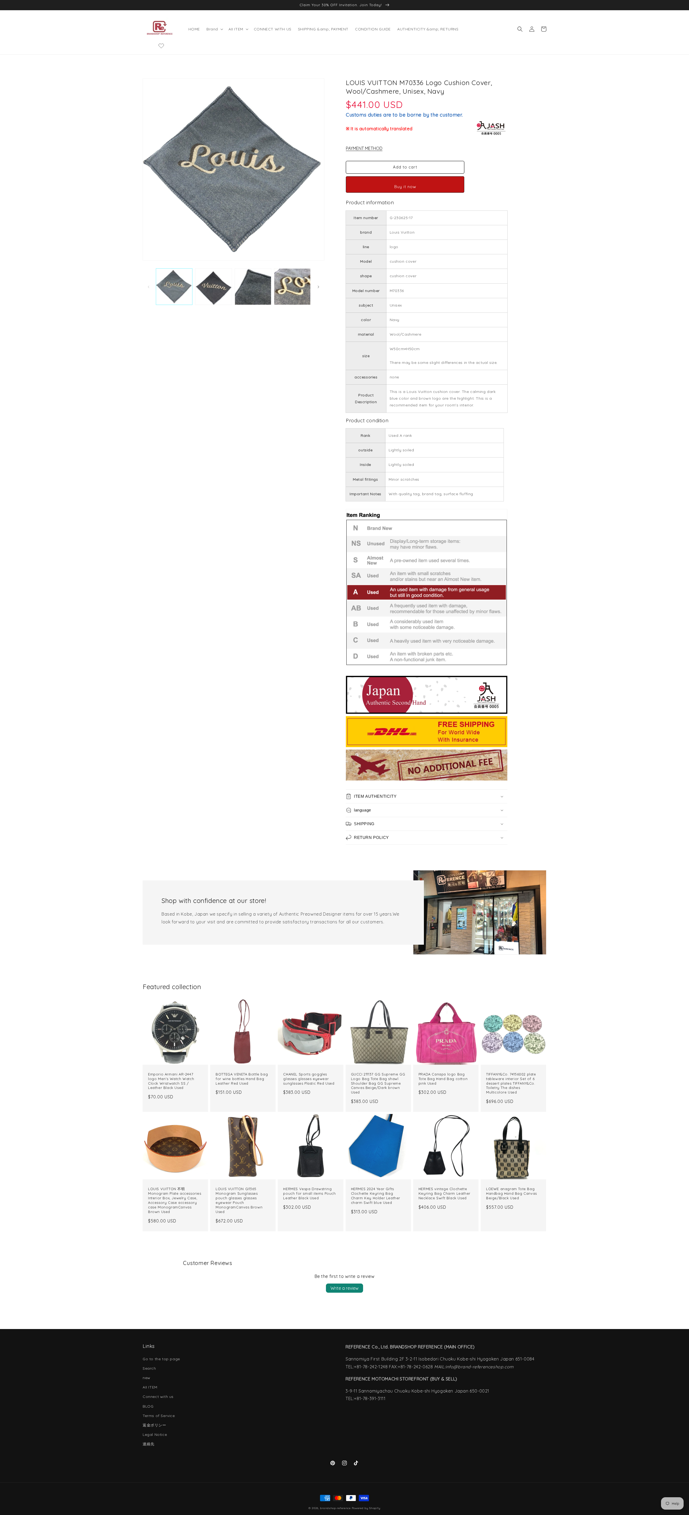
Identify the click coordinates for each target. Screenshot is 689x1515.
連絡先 (148, 1444)
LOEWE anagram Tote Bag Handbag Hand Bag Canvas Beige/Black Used (511, 1193)
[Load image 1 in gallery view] (174, 286)
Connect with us (158, 1396)
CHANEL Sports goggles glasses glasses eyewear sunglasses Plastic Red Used (308, 1078)
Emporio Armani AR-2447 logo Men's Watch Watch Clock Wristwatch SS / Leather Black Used (171, 1081)
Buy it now (405, 186)
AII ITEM (150, 1387)
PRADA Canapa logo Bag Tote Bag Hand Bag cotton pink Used (443, 1078)
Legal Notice (155, 1434)
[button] (214, 29)
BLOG (148, 1406)
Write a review (344, 1288)
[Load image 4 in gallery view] (292, 286)
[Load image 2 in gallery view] (213, 286)
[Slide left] (148, 287)
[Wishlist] (161, 46)
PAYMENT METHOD (364, 148)
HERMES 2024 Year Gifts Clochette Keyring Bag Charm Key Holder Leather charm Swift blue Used (375, 1196)
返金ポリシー (154, 1425)
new (146, 1377)
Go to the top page (161, 1358)
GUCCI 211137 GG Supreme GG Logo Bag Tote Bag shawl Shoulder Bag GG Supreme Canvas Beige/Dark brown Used (378, 1083)
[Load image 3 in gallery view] (253, 286)
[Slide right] (318, 287)
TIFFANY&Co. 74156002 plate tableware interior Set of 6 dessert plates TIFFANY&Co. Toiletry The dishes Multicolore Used (511, 1083)
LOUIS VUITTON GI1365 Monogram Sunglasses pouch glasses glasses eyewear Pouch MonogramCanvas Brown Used (239, 1200)
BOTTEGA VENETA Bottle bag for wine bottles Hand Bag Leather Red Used (242, 1078)
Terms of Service (159, 1415)
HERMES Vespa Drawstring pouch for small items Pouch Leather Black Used (309, 1193)
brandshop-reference (335, 1508)
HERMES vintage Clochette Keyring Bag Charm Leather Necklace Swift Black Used (444, 1193)
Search (149, 1368)
